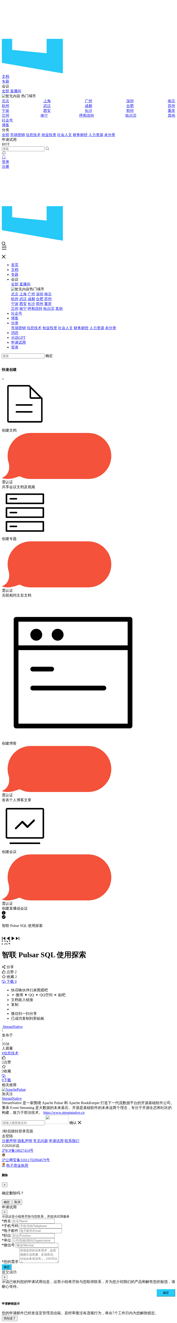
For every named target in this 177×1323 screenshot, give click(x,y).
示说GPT (18, 337)
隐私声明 (25, 1141)
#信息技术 (10, 1053)
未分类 (109, 135)
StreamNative (13, 1027)
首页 (14, 265)
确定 (49, 356)
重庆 (171, 111)
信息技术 (33, 135)
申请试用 (18, 342)
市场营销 (17, 135)
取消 (17, 1202)
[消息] (4, 157)
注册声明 (9, 1141)
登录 (5, 162)
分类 (14, 323)
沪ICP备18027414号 (17, 1150)
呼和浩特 (86, 115)
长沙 (88, 111)
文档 (5, 76)
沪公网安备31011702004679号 (26, 1160)
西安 (47, 111)
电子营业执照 (17, 1165)
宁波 (5, 111)
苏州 (171, 106)
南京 (171, 101)
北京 (5, 101)
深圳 (130, 101)
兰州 (5, 115)
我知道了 (10, 1318)
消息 (14, 333)
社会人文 (64, 135)
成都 (88, 106)
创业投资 (48, 135)
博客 (5, 125)
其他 (171, 115)
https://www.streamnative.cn (64, 1112)
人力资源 (95, 135)
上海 (47, 101)
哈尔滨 (130, 115)
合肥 (130, 106)
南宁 (44, 115)
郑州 (130, 111)
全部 (5, 91)
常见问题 (40, 1141)
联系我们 (72, 1141)
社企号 (7, 120)
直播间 (15, 91)
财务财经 (80, 135)
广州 (88, 101)
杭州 (5, 106)
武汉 (47, 106)
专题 (5, 81)
